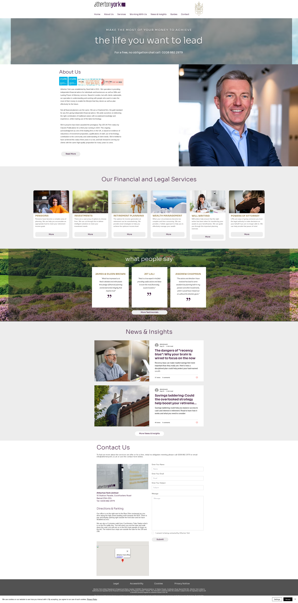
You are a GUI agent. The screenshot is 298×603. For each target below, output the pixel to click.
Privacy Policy (92, 599)
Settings (277, 599)
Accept (287, 599)
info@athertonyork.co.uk (107, 457)
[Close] (295, 599)
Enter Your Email (158, 473)
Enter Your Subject (159, 483)
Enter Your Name (158, 464)
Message (155, 493)
